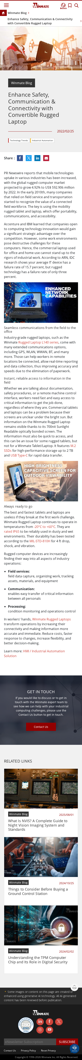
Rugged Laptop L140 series (38, 342)
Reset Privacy (48, 1050)
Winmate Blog (17, 13)
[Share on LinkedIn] (37, 158)
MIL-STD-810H (39, 541)
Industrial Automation (42, 140)
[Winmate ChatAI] (74, 1048)
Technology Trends (19, 140)
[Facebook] (49, 1022)
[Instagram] (40, 1030)
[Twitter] (58, 1021)
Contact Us (41, 727)
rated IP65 (11, 531)
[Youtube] (49, 1030)
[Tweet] (29, 158)
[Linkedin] (40, 1022)
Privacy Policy (28, 1050)
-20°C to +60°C (44, 527)
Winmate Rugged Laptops (51, 619)
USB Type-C (19, 455)
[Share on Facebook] (20, 158)
